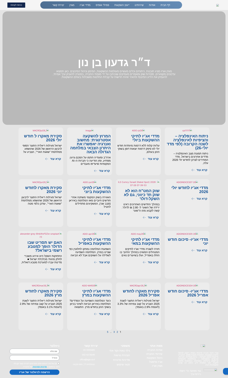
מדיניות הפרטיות (39, 367)
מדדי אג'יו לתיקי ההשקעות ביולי (145, 138)
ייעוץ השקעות (121, 5)
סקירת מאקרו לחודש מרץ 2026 (43, 293)
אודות (152, 5)
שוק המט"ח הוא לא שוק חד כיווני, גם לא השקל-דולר (142, 195)
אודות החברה (154, 350)
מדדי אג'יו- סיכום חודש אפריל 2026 (188, 293)
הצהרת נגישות (122, 355)
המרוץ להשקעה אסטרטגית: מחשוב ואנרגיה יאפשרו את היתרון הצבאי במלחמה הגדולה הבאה (90, 144)
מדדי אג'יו (85, 5)
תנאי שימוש (123, 364)
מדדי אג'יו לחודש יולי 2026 (189, 189)
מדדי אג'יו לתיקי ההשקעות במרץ (96, 293)
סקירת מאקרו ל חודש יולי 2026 (43, 138)
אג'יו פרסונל (155, 361)
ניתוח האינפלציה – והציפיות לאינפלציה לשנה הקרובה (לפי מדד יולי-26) (187, 142)
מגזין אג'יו (157, 365)
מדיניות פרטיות (121, 359)
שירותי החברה (154, 353)
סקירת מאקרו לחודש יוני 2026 (43, 189)
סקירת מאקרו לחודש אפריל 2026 (141, 293)
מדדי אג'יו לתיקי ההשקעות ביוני (96, 189)
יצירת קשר (58, 5)
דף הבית (165, 5)
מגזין (71, 5)
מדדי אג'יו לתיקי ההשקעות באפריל (95, 241)
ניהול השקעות (154, 357)
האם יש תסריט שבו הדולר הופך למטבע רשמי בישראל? (44, 246)
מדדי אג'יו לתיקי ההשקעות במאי (145, 241)
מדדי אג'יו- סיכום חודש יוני (188, 241)
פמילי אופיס (102, 5)
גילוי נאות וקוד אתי (119, 350)
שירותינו (139, 5)
